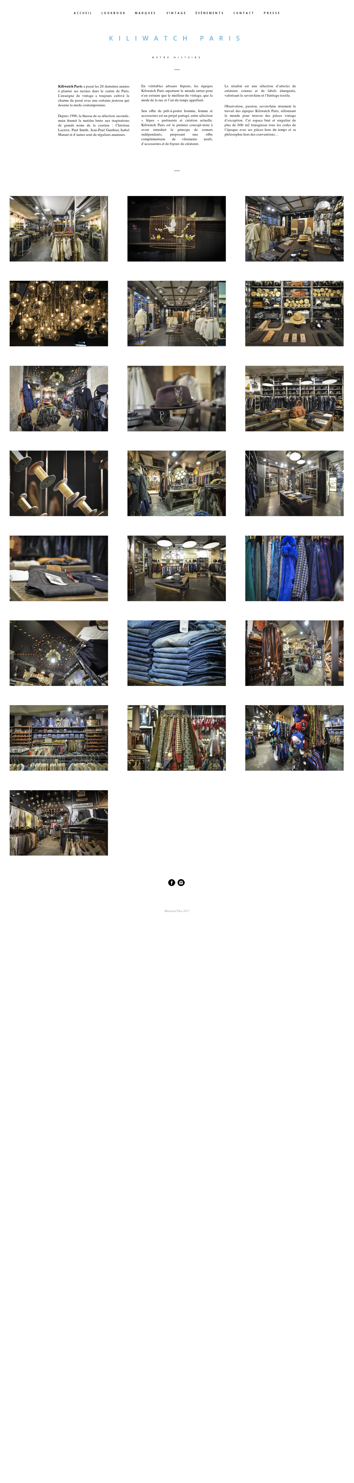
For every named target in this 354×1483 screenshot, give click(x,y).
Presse (272, 13)
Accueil (83, 13)
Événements (210, 13)
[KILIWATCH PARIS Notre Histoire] (59, 228)
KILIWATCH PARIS (177, 38)
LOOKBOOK (113, 13)
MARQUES (145, 13)
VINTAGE (176, 13)
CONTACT (244, 13)
